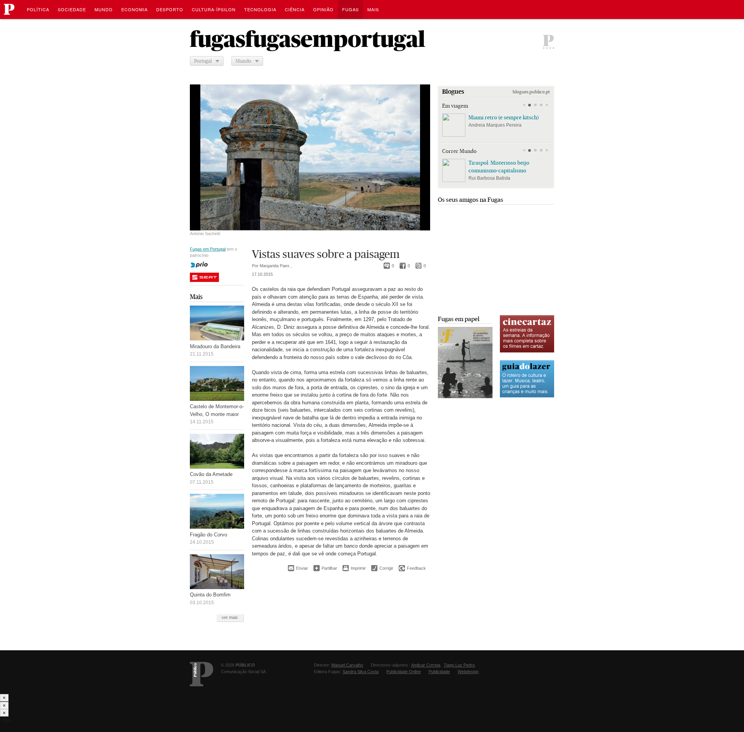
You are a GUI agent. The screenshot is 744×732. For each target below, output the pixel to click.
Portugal (203, 61)
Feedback (412, 568)
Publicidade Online (403, 671)
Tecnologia (260, 9)
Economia (134, 9)
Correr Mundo (459, 151)
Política (38, 9)
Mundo (104, 9)
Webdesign (468, 671)
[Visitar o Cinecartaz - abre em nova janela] (527, 351)
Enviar (298, 568)
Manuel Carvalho (347, 665)
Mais (196, 297)
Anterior (524, 105)
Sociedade (72, 9)
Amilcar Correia (425, 665)
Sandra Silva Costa (361, 671)
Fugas (350, 9)
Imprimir (354, 568)
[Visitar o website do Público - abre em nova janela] (201, 674)
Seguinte (547, 105)
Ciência (295, 9)
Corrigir (382, 568)
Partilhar (325, 567)
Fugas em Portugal (208, 249)
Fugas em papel (458, 319)
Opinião (323, 9)
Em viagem (455, 106)
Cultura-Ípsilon (214, 9)
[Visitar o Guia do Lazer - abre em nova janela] (527, 396)
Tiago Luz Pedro (459, 665)
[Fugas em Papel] (465, 396)
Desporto (169, 9)
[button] (529, 105)
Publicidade (439, 671)
